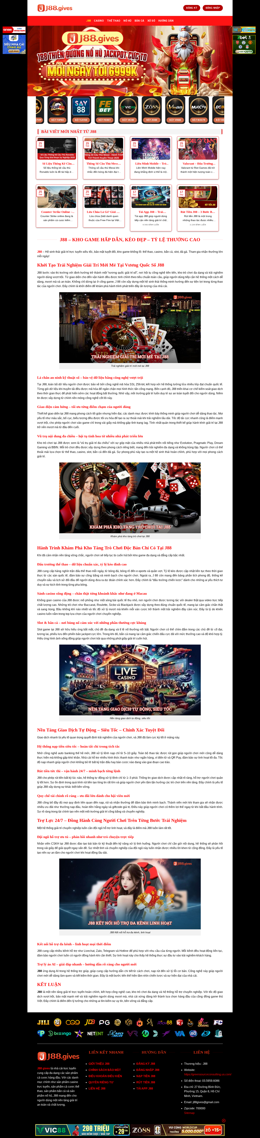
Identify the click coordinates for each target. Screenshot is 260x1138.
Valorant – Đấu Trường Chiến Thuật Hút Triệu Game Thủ (198, 164)
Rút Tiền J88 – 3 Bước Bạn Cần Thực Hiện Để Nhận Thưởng (198, 212)
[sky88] (14, 45)
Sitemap (189, 1112)
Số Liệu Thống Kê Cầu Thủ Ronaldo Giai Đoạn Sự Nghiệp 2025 (56, 164)
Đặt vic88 (57, 120)
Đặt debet (151, 120)
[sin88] (14, 30)
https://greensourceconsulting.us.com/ (207, 1074)
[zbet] (244, 45)
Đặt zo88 (80, 120)
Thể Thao (113, 20)
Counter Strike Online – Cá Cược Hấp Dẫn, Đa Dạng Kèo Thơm (56, 212)
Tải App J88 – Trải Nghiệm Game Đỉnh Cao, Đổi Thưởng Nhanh (151, 212)
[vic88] (82, 1130)
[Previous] (32, 102)
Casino (99, 20)
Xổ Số (151, 20)
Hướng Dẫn (166, 20)
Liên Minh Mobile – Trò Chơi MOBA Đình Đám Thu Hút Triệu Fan (150, 164)
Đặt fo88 (198, 120)
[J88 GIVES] (55, 8)
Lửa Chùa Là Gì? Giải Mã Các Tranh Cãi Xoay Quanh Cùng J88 (104, 212)
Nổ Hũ (127, 20)
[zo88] (178, 1130)
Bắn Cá (139, 20)
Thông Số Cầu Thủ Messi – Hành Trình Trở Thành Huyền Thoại (103, 164)
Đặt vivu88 (174, 120)
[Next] (228, 102)
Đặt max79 (127, 120)
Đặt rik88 (222, 120)
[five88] (244, 30)
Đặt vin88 (104, 120)
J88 (88, 20)
